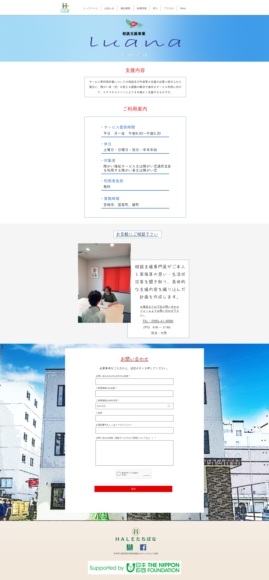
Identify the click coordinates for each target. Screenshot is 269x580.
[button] (125, 8)
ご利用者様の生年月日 (108, 400)
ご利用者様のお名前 (105, 388)
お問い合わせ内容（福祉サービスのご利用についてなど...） (125, 438)
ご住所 (99, 413)
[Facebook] (143, 547)
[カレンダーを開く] (169, 406)
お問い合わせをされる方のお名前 (112, 376)
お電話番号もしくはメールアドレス (113, 425)
